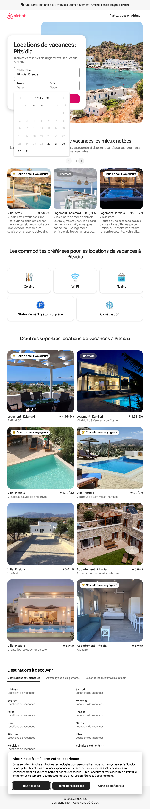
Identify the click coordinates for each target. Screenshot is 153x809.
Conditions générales (86, 802)
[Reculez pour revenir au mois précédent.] (20, 98)
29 (63, 143)
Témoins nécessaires (71, 785)
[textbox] (30, 87)
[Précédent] (69, 161)
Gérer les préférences (111, 785)
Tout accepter (31, 785)
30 (19, 151)
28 (56, 143)
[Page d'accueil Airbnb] (16, 16)
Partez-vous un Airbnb (125, 16)
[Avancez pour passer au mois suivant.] (63, 98)
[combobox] (47, 74)
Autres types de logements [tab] (63, 678)
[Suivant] (81, 161)
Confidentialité (61, 802)
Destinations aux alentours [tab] (23, 678)
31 (27, 151)
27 (48, 143)
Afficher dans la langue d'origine (110, 5)
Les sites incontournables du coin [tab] (106, 678)
